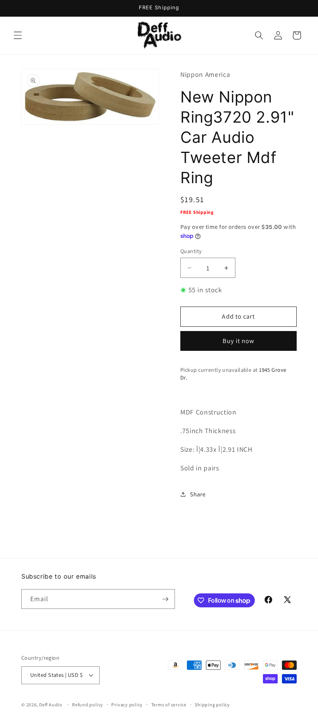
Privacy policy (127, 704)
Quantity (191, 251)
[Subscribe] (165, 599)
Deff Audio (50, 704)
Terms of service (169, 704)
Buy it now (239, 340)
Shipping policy (212, 704)
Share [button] (198, 494)
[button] (18, 35)
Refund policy (87, 704)
